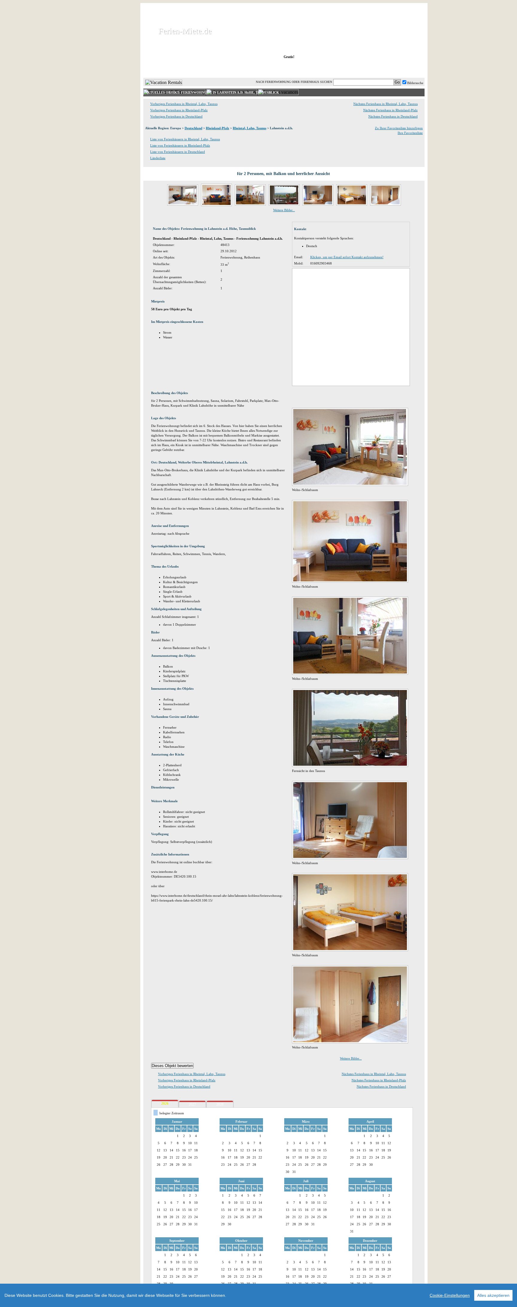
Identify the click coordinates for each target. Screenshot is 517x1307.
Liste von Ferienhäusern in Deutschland (177, 152)
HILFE (409, 68)
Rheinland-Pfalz (217, 128)
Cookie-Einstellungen (450, 1295)
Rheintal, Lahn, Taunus (249, 128)
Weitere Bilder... (284, 210)
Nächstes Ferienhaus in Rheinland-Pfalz (390, 110)
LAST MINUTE (333, 68)
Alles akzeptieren (493, 1295)
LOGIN (372, 68)
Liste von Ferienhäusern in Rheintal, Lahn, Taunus (185, 139)
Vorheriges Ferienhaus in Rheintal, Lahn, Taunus (184, 104)
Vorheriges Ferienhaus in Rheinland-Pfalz (179, 110)
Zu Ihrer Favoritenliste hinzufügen (399, 128)
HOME (164, 68)
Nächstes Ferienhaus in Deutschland (393, 116)
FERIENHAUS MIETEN (216, 68)
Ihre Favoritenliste (410, 133)
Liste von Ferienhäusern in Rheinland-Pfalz (180, 145)
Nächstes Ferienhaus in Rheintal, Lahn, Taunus (385, 104)
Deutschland (193, 128)
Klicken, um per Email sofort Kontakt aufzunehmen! (347, 257)
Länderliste (157, 158)
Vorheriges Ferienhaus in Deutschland (176, 116)
